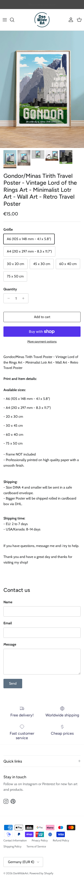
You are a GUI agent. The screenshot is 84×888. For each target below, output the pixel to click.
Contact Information (15, 840)
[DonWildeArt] (42, 19)
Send (13, 683)
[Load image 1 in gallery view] (42, 89)
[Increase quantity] (24, 298)
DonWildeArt (20, 873)
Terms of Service (36, 846)
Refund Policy (61, 840)
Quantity (10, 289)
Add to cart (42, 317)
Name (7, 602)
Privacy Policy (40, 840)
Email (7, 623)
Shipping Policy (12, 846)
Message (9, 644)
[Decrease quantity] (7, 298)
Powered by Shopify (41, 873)
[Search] (14, 19)
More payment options (42, 341)
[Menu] (4, 19)
